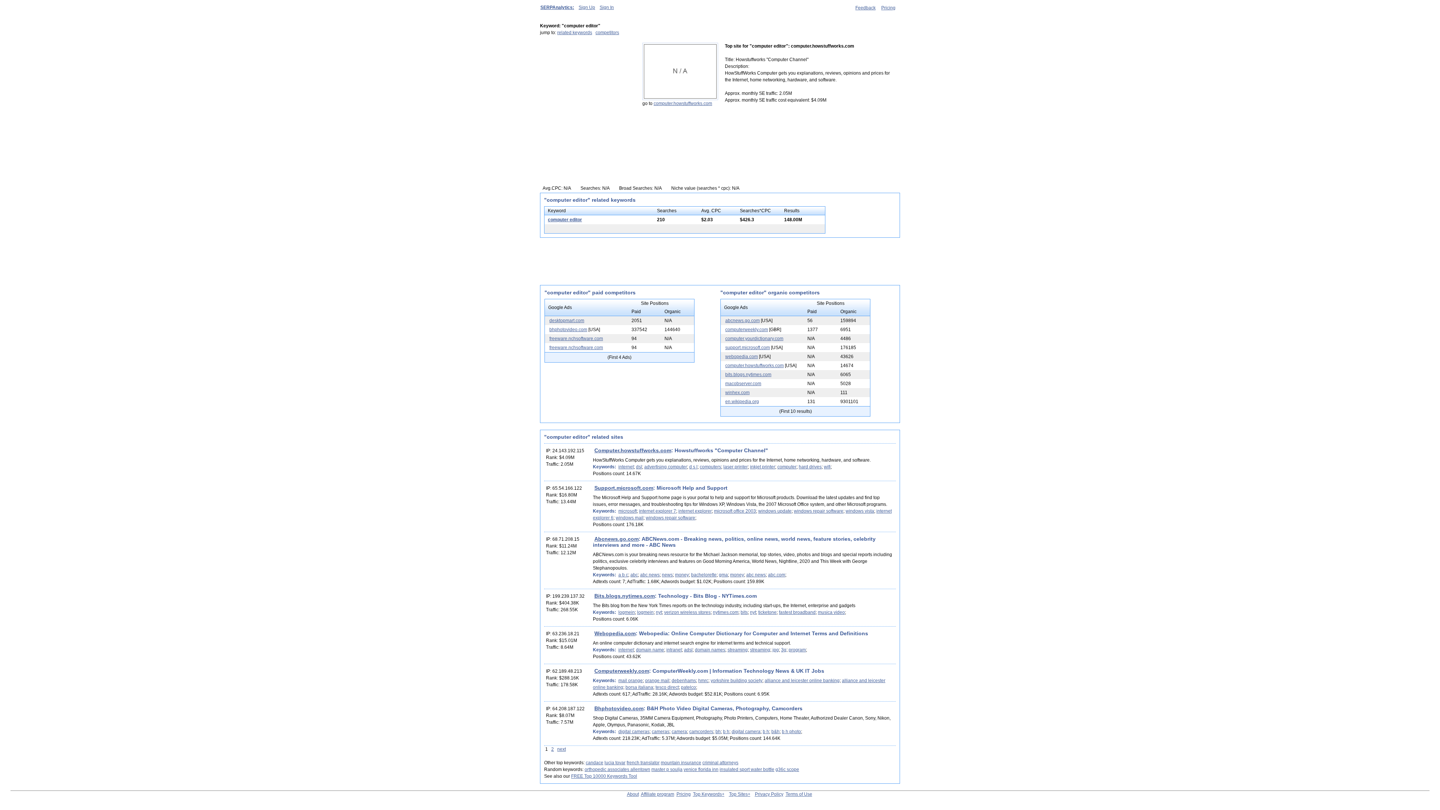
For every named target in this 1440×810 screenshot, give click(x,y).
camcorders (701, 731)
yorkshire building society (736, 680)
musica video (831, 612)
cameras (660, 731)
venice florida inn (701, 769)
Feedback (865, 7)
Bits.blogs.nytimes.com (624, 596)
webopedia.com (741, 356)
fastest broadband (797, 612)
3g (783, 649)
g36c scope (787, 769)
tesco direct (667, 687)
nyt (659, 612)
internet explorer (695, 511)
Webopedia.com (615, 633)
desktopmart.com (566, 320)
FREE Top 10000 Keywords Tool (604, 776)
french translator (643, 762)
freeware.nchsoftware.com (576, 338)
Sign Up (587, 7)
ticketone (767, 612)
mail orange (630, 680)
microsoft (627, 511)
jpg (775, 649)
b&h (775, 731)
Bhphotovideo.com (619, 708)
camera (679, 731)
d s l (693, 467)
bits (744, 612)
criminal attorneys (720, 762)
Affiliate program (657, 794)
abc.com (776, 575)
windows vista (860, 511)
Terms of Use (799, 794)
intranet (674, 649)
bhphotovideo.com (568, 329)
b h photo (791, 731)
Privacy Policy (769, 794)
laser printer (735, 467)
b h (726, 731)
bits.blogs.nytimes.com (748, 374)
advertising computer (665, 467)
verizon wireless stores (687, 612)
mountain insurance (681, 762)
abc (634, 575)
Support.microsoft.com (623, 488)
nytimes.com (725, 612)
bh (718, 731)
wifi (827, 467)
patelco (688, 687)
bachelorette (704, 575)
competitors (607, 32)
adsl (688, 649)
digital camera (746, 731)
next (561, 749)
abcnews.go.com (742, 320)
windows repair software (818, 511)
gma (723, 575)
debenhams (684, 680)
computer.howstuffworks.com (683, 103)
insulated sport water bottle (747, 769)
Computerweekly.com (621, 671)
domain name (650, 649)
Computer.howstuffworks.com (632, 450)
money (682, 575)
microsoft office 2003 (735, 511)
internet (626, 467)
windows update (775, 511)
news (667, 575)
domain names (710, 649)
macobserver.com (743, 383)
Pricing (888, 7)
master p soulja (666, 769)
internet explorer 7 (657, 511)
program (797, 649)
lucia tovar (615, 762)
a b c (623, 575)
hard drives (810, 467)
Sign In (607, 7)
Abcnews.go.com (616, 539)
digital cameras (634, 731)
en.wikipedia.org (742, 401)
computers (710, 467)
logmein (626, 612)
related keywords (574, 32)
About (633, 794)
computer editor (565, 219)
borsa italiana (639, 687)
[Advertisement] (587, 89)
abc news (650, 575)
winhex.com (737, 392)
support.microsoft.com (747, 347)
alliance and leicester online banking (802, 680)
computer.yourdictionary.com (754, 338)
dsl (639, 467)
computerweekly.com (746, 329)
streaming (738, 649)
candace (594, 762)
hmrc (703, 680)
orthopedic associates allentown (617, 769)
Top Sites (738, 794)
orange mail (657, 680)
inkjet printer (762, 467)
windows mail (630, 517)
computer (786, 467)
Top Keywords (707, 794)
